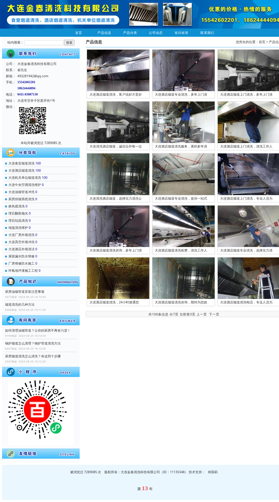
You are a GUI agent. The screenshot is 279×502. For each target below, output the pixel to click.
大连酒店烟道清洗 (21, 170)
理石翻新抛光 (18, 213)
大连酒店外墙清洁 (21, 249)
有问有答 (182, 32)
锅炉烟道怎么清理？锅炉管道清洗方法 (33, 343)
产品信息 (104, 32)
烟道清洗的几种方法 (20, 304)
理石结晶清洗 (18, 220)
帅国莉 (213, 472)
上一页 (201, 314)
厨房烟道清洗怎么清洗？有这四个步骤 (33, 356)
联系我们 (207, 32)
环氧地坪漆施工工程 (23, 270)
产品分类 (130, 32)
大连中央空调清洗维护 (24, 184)
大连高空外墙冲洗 (21, 242)
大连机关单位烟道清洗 (24, 177)
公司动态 (156, 32)
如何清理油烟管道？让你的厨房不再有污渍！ (37, 330)
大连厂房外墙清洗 (21, 235)
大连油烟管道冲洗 (21, 192)
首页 (78, 32)
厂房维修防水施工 (21, 263)
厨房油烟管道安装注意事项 (24, 291)
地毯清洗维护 (18, 227)
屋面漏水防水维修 (21, 256)
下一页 (214, 314)
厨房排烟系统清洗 (21, 199)
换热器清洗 (16, 206)
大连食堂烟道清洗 (21, 163)
